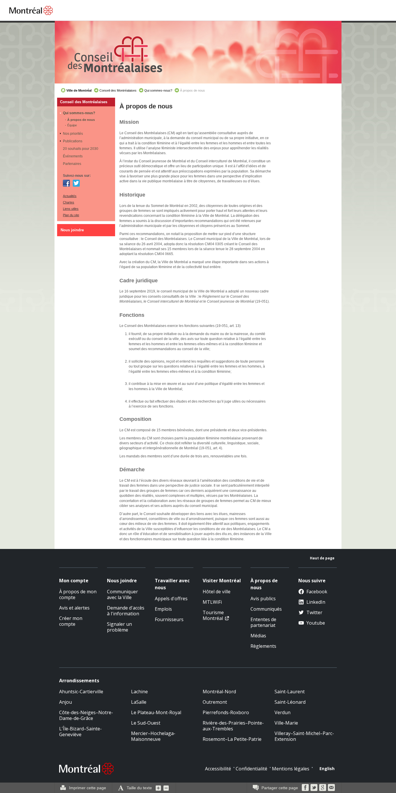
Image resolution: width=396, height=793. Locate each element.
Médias (258, 635)
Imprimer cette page (87, 787)
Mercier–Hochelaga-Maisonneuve (153, 736)
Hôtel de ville (216, 591)
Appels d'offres (171, 598)
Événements (73, 156)
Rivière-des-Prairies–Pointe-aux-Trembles (233, 726)
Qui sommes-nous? (158, 90)
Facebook (66, 183)
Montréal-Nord (219, 691)
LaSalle (138, 702)
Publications (72, 141)
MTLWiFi (212, 602)
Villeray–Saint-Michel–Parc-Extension (304, 736)
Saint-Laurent (290, 691)
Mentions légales (290, 768)
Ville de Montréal (79, 90)
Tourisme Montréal (213, 615)
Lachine (139, 691)
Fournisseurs (169, 619)
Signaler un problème (119, 627)
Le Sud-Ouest (145, 723)
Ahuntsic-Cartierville (81, 691)
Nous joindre (72, 230)
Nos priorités (73, 134)
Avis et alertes (74, 608)
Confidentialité (251, 768)
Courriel (331, 787)
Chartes (68, 202)
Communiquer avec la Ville (122, 594)
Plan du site (71, 215)
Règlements (263, 646)
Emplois (163, 609)
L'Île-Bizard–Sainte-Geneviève (80, 731)
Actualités (70, 196)
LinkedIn (315, 602)
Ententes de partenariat (263, 622)
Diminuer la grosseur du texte (166, 788)
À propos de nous (81, 119)
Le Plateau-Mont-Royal (156, 712)
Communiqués (266, 609)
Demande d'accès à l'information (125, 611)
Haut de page (322, 558)
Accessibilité (218, 768)
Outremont (215, 702)
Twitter (76, 183)
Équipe (72, 125)
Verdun (282, 712)
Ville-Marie (286, 723)
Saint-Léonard (290, 702)
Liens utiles (71, 208)
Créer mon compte (70, 621)
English (327, 768)
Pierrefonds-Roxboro (226, 712)
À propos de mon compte (78, 594)
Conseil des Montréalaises (118, 90)
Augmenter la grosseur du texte (158, 788)
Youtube (315, 623)
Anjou (65, 702)
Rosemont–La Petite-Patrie (232, 739)
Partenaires (72, 164)
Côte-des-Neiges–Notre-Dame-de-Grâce (86, 715)
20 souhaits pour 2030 (80, 149)
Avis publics (263, 598)
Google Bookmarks (322, 787)
